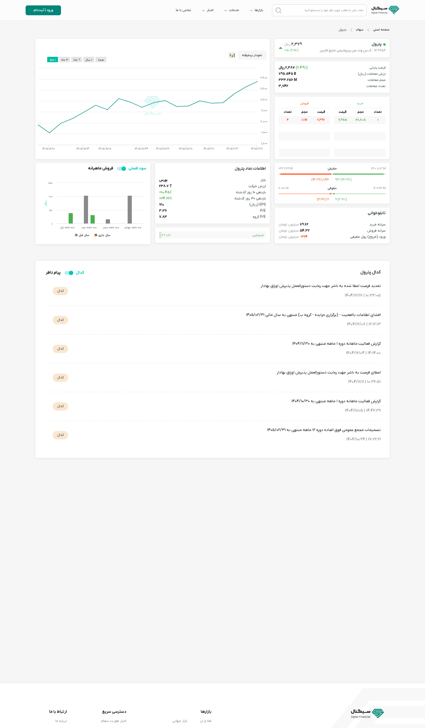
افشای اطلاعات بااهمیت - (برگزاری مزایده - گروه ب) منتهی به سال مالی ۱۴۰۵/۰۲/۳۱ (313, 314)
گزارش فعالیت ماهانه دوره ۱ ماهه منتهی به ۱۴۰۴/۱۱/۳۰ (336, 343)
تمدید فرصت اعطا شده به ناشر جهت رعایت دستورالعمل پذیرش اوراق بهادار (321, 285)
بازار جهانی (179, 721)
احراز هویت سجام (113, 721)
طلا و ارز (206, 721)
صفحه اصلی (381, 30)
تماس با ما (183, 10)
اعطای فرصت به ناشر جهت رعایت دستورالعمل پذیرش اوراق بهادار (329, 372)
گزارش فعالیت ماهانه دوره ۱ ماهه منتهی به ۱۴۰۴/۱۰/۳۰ (336, 401)
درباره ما (61, 721)
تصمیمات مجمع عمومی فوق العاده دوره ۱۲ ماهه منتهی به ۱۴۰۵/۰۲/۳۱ (324, 430)
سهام (360, 30)
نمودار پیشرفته (252, 55)
